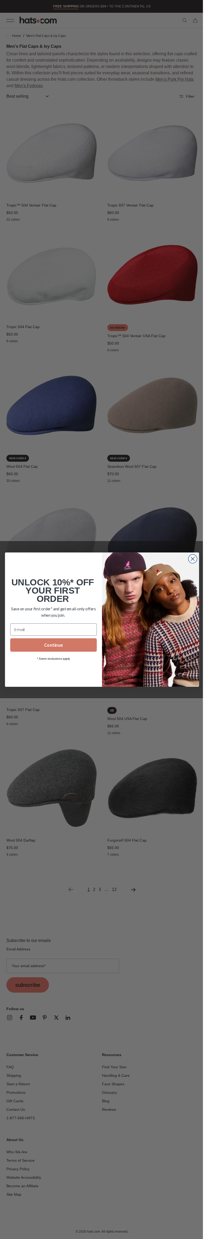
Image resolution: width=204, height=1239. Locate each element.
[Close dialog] (190, 558)
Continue (51, 645)
